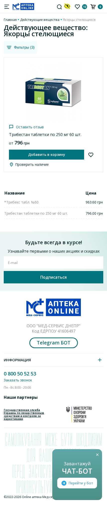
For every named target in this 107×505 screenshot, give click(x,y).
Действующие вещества (39, 19)
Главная (10, 19)
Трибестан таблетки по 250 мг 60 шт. (45, 134)
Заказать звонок (18, 380)
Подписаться (53, 277)
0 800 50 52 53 (20, 373)
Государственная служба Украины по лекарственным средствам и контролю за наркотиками (24, 414)
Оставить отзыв (30, 127)
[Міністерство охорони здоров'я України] (79, 414)
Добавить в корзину (46, 154)
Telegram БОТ (53, 342)
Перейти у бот (80, 483)
